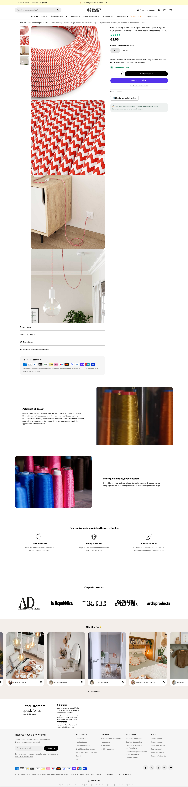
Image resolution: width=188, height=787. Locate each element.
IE (96, 785)
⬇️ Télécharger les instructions (124, 98)
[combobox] (38, 9)
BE (62, 785)
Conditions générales (47, 754)
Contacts (34, 3)
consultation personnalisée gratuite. (132, 109)
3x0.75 (125, 50)
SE (119, 785)
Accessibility (95, 781)
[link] (29, 603)
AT (59, 785)
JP (102, 785)
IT (99, 785)
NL (106, 785)
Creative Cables (25, 774)
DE (72, 785)
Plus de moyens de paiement (139, 86)
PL (109, 785)
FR (82, 785)
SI (122, 785)
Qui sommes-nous (22, 3)
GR (86, 785)
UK (126, 785)
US (129, 785)
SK (116, 785)
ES (79, 785)
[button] (115, 35)
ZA (132, 785)
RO (112, 785)
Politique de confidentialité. (24, 756)
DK (76, 785)
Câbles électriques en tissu (38, 23)
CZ (69, 785)
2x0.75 (115, 50)
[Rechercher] (58, 10)
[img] (69, 705)
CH (65, 785)
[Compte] (159, 10)
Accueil (23, 23)
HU (93, 785)
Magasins (43, 3)
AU (55, 785)
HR (90, 785)
